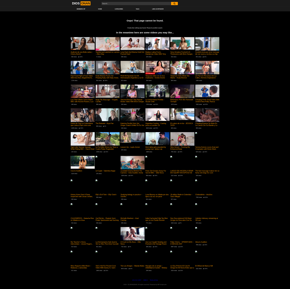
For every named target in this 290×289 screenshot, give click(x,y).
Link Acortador (158, 9)
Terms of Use (154, 280)
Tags (137, 9)
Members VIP (81, 9)
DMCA (146, 280)
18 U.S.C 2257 (136, 280)
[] (174, 3)
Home (100, 9)
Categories (119, 9)
